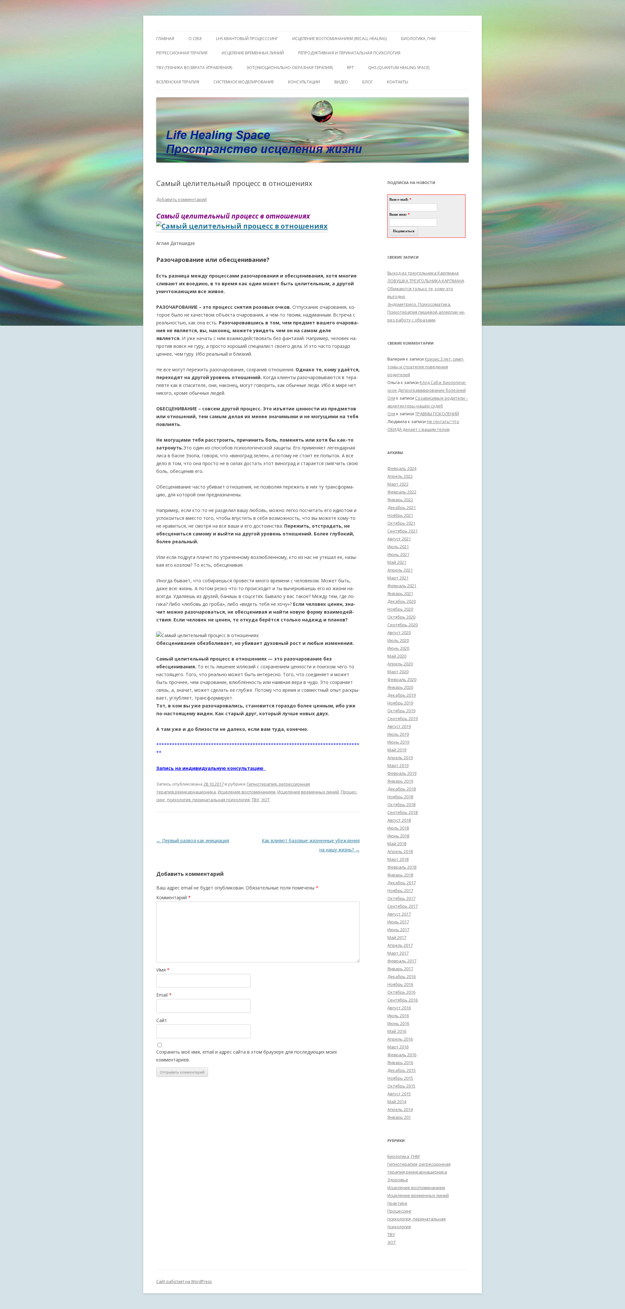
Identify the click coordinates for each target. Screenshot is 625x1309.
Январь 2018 (400, 875)
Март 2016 (398, 1047)
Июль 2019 (398, 734)
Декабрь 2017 (401, 883)
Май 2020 (396, 656)
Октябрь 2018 (401, 804)
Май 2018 (396, 844)
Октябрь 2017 (401, 898)
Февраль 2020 (401, 679)
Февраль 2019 (401, 773)
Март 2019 (398, 765)
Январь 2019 (400, 781)
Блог (367, 82)
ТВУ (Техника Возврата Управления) (194, 67)
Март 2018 (398, 859)
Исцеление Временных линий (253, 53)
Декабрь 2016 (401, 976)
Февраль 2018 (401, 867)
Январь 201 (399, 1117)
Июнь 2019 (398, 742)
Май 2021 (396, 562)
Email (164, 995)
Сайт (161, 1020)
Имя (163, 970)
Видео (341, 82)
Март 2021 (398, 578)
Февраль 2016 (401, 1055)
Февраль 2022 (401, 492)
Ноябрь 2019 (400, 703)
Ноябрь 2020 (400, 609)
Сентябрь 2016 (402, 1000)
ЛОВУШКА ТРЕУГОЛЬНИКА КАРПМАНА (425, 281)
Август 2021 (399, 539)
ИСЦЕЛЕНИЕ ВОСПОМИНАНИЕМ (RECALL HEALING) (339, 38)
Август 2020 (399, 632)
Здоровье (397, 1180)
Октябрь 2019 (401, 711)
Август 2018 (399, 820)
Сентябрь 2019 (402, 718)
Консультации (304, 82)
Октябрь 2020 (401, 617)
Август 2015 (399, 1094)
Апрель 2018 (400, 851)
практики (397, 1203)
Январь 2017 (400, 969)
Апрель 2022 (400, 476)
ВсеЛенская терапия (177, 82)
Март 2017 (398, 953)
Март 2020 (398, 672)
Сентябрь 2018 (402, 812)
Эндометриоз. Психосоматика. (419, 304)
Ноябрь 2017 (400, 890)
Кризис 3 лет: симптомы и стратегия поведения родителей (425, 366)
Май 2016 (396, 1031)
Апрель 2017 (400, 945)
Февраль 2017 (401, 961)
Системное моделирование (244, 82)
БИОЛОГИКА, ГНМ (418, 38)
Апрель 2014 (400, 1109)
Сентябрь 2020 (402, 625)
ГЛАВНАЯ (165, 38)
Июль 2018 (398, 828)
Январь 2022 (400, 500)
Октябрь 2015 (401, 1086)
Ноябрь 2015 (400, 1078)
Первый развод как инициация (192, 840)
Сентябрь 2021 (402, 531)
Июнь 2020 (398, 648)
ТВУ (255, 800)
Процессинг (399, 1211)
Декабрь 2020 (401, 601)
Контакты (397, 82)
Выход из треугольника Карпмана (423, 273)
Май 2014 (396, 1101)
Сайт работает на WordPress (184, 1281)
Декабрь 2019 (401, 695)
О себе (195, 38)
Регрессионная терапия (181, 53)
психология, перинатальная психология (208, 800)
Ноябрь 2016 (400, 984)
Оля (391, 398)
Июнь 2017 (398, 929)
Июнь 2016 (398, 1023)
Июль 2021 (398, 546)
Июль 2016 (398, 1015)
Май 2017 (396, 937)
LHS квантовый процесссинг (247, 38)
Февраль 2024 (401, 468)
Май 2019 (396, 750)
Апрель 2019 (400, 758)
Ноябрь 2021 (400, 515)
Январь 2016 (400, 1062)
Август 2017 (399, 914)
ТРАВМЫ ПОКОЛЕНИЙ (437, 414)
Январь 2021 (400, 593)
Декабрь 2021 (401, 507)
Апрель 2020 (400, 664)
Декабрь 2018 (401, 789)
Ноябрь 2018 (400, 797)
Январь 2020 (400, 687)
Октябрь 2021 (401, 523)
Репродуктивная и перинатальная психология (349, 53)
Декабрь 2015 (401, 1070)
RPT (350, 67)
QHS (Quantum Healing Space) (398, 67)
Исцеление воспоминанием (246, 792)
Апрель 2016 (400, 1039)
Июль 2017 (398, 922)
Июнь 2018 (398, 836)
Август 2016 (399, 1008)
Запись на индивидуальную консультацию (211, 768)
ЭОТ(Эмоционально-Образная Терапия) (289, 67)
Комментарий (173, 897)
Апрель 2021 (400, 570)
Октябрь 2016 (401, 992)
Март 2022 (398, 484)
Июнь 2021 (398, 554)
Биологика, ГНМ (403, 1156)
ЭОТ (265, 800)
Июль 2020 (398, 640)
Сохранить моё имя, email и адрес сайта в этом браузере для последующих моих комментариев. (246, 1056)
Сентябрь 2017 (402, 906)
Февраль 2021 (401, 586)
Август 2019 (399, 726)
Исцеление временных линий (308, 792)
